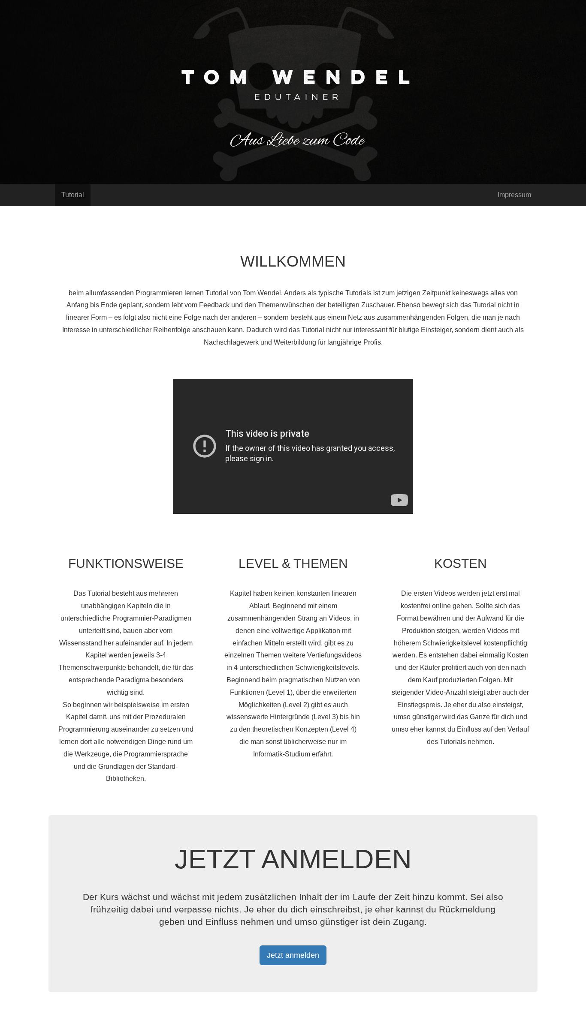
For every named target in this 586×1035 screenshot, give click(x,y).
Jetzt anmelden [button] (293, 955)
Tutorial (72, 194)
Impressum (514, 194)
